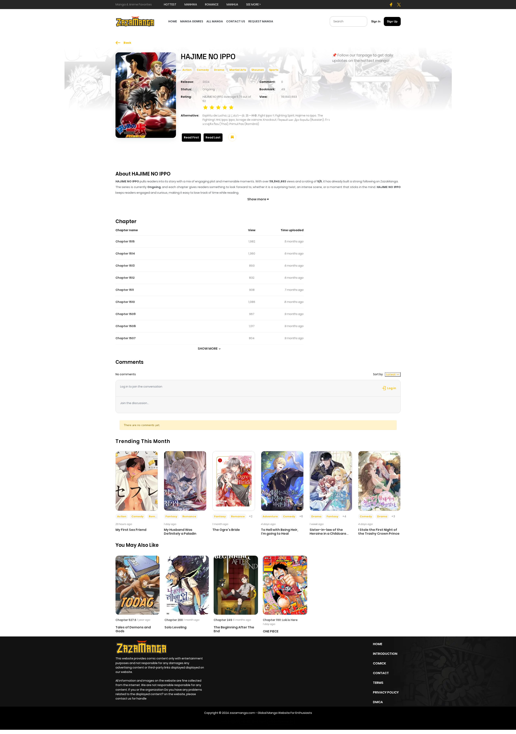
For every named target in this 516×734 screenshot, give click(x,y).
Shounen (257, 70)
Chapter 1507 (125, 338)
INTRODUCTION (385, 653)
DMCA (378, 702)
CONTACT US (235, 21)
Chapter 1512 (125, 278)
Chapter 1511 (124, 290)
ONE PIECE (270, 631)
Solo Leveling (175, 627)
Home (377, 644)
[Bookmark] (232, 137)
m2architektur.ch (281, 721)
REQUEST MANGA (260, 21)
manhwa (190, 4)
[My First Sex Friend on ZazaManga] (137, 481)
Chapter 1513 (125, 266)
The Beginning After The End (234, 629)
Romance (155, 516)
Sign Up (392, 21)
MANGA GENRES (191, 21)
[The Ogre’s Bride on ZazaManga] (234, 481)
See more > (253, 4)
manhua (232, 4)
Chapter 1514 (125, 254)
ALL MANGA (214, 21)
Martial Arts (237, 70)
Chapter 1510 (125, 302)
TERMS (378, 682)
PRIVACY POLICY (386, 692)
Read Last (213, 137)
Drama (219, 70)
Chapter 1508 (125, 326)
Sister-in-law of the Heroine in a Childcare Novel (328, 533)
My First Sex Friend (130, 529)
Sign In (376, 21)
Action (186, 70)
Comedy (203, 70)
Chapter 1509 (125, 314)
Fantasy (171, 516)
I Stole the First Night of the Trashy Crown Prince (378, 531)
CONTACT (381, 673)
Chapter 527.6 (125, 620)
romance (211, 4)
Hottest (170, 4)
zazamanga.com (242, 713)
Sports (273, 70)
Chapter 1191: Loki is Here (280, 620)
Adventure (270, 516)
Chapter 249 (223, 620)
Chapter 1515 (125, 241)
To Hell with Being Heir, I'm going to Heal (279, 531)
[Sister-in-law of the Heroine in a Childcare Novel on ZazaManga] (331, 481)
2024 (206, 82)
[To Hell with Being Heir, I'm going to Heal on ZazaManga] (282, 481)
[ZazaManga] (135, 21)
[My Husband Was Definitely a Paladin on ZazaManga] (185, 481)
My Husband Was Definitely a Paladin (180, 531)
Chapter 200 (173, 620)
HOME (172, 21)
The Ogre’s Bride (226, 529)
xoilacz (246, 721)
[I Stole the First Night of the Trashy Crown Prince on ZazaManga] (379, 481)
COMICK (379, 663)
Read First (191, 137)
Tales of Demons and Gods (133, 629)
